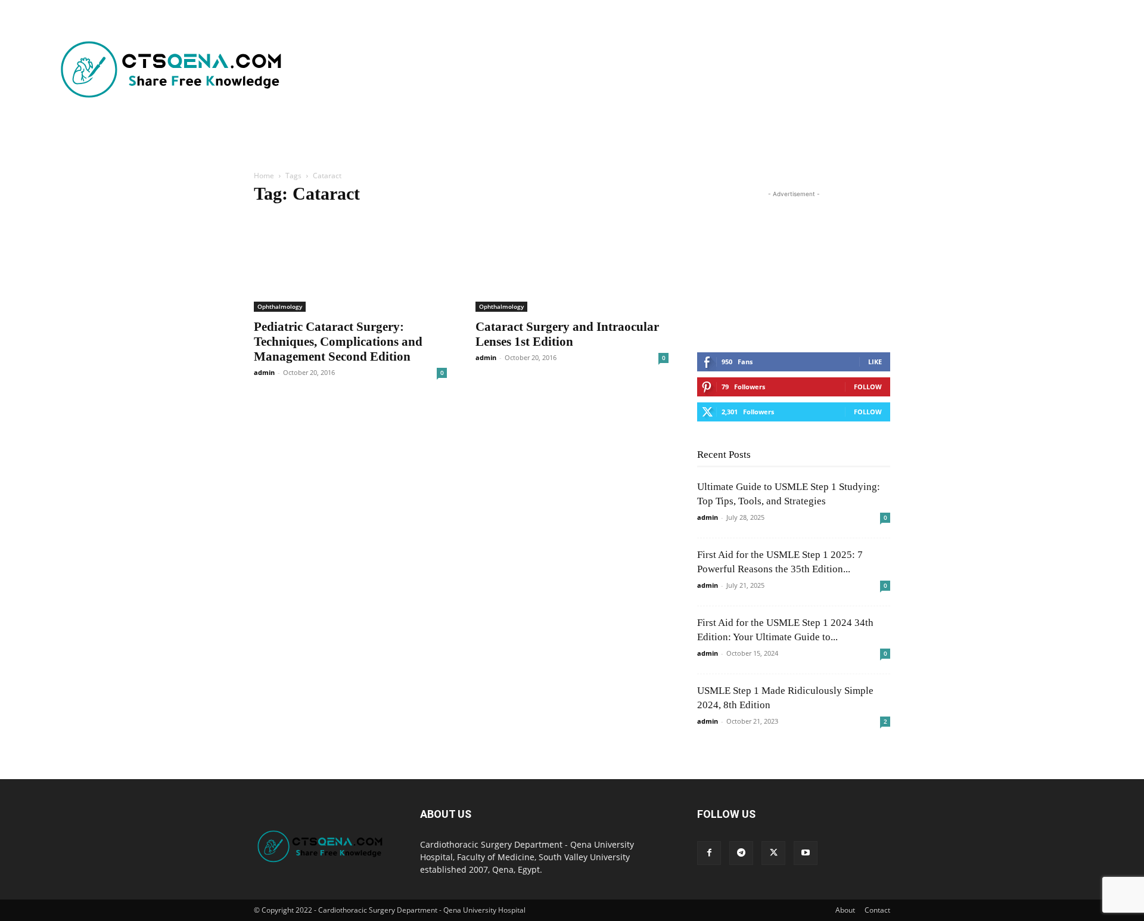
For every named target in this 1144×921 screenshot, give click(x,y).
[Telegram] (741, 853)
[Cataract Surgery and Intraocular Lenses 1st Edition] (572, 264)
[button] (354, 143)
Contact (877, 910)
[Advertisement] (599, 70)
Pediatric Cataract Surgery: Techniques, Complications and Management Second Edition (338, 342)
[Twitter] (773, 853)
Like (875, 361)
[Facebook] (709, 853)
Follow (868, 386)
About (845, 910)
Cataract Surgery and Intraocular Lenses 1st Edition (567, 334)
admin (264, 372)
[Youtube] (805, 853)
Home (264, 175)
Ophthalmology (279, 306)
